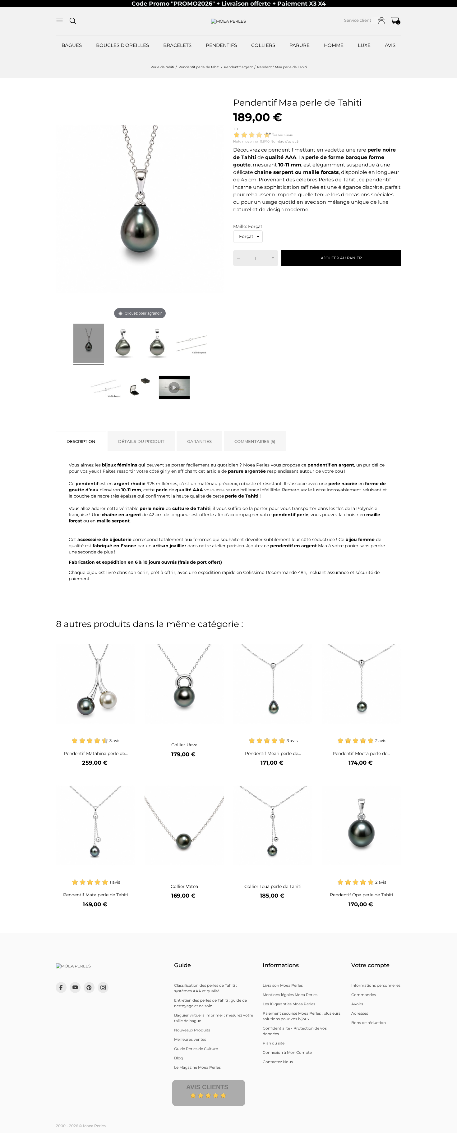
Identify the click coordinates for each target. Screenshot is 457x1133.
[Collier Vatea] (215, 781)
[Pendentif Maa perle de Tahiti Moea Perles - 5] (105, 387)
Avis (390, 45)
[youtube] (75, 987)
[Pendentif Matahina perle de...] (126, 639)
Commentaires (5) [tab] (254, 441)
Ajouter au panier (341, 258)
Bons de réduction (368, 1022)
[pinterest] (89, 987)
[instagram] (103, 987)
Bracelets (177, 45)
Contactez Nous (278, 1061)
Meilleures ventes (190, 1039)
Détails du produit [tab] (141, 441)
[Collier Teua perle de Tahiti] (303, 781)
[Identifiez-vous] (381, 20)
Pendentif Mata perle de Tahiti (95, 895)
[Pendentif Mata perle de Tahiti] (126, 781)
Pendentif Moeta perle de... (361, 753)
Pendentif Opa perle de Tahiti (361, 895)
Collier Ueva (184, 745)
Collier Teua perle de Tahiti (273, 886)
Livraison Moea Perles (283, 985)
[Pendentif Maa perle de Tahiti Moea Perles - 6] (140, 387)
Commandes (363, 994)
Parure (299, 45)
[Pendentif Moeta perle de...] (392, 639)
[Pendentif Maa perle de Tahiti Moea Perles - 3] (157, 344)
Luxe (364, 45)
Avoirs (357, 1004)
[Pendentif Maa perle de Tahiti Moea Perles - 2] (123, 344)
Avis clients (207, 1087)
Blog (178, 1058)
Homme (334, 45)
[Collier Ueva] (215, 639)
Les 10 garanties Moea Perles (289, 1004)
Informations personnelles (375, 985)
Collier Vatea (184, 886)
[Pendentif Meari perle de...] (303, 639)
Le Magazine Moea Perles (197, 1067)
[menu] (59, 21)
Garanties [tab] (199, 441)
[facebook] (61, 987)
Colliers (263, 45)
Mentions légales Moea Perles (290, 994)
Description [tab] (81, 441)
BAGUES (72, 45)
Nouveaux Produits (192, 1030)
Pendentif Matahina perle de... (96, 753)
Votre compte (370, 965)
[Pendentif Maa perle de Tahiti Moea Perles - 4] (191, 344)
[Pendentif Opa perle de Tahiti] (392, 781)
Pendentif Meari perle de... (273, 753)
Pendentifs (221, 45)
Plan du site (273, 1043)
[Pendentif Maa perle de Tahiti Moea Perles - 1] (88, 344)
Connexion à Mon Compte (287, 1052)
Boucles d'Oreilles (122, 45)
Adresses (359, 1013)
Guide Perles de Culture (196, 1048)
